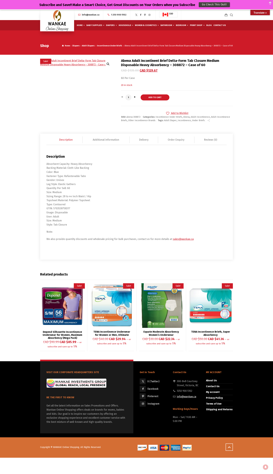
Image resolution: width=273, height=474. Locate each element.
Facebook (152, 388)
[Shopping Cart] (226, 15)
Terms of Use (213, 403)
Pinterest (152, 396)
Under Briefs (198, 120)
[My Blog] (57, 20)
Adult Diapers (88, 46)
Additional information (106, 139)
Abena (186, 117)
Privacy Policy (214, 397)
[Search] (231, 15)
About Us (211, 380)
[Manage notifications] (265, 467)
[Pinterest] (145, 15)
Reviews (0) (210, 139)
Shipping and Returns (219, 409)
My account (213, 391)
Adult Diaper (170, 120)
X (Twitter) (153, 381)
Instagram (153, 403)
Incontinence (184, 120)
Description (66, 139)
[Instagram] (149, 15)
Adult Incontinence (200, 117)
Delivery (144, 139)
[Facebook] (140, 15)
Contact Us (212, 386)
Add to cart (155, 97)
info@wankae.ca (90, 14)
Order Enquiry (176, 139)
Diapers (76, 46)
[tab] (66, 139)
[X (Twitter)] (136, 15)
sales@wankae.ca (183, 239)
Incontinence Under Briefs (109, 46)
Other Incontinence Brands (141, 120)
